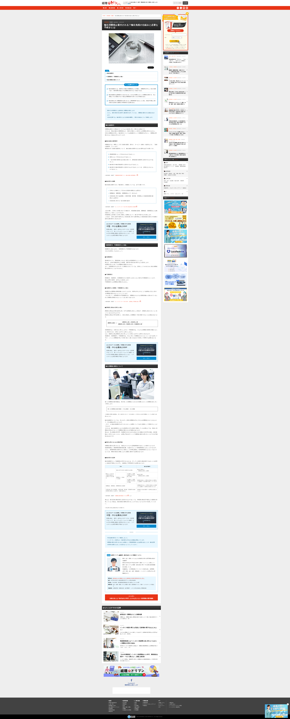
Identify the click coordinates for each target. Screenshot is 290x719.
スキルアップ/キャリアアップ (176, 188)
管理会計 (170, 173)
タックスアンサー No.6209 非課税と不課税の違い (127, 301)
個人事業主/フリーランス (169, 166)
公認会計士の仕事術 (172, 174)
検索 (186, 3)
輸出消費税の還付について (113, 79)
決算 (174, 173)
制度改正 (184, 188)
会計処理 (166, 173)
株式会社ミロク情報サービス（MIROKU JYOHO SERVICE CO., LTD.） (129, 578)
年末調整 (166, 182)
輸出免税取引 (110, 73)
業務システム (166, 193)
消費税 (112, 15)
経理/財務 (112, 8)
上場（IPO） (175, 164)
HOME (104, 15)
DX (182, 193)
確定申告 (166, 167)
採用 (165, 180)
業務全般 (129, 8)
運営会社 (171, 702)
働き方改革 (177, 180)
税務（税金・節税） (180, 173)
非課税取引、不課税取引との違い (115, 76)
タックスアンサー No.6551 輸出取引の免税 (125, 206)
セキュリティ (178, 193)
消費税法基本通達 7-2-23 (121, 495)
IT (135, 8)
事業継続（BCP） (182, 164)
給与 (168, 180)
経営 (106, 8)
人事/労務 (121, 8)
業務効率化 (166, 188)
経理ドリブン (111, 3)
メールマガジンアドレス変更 (176, 705)
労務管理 (182, 180)
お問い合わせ (172, 704)
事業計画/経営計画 (167, 164)
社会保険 (171, 180)
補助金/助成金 (183, 166)
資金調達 (177, 166)
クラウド (172, 193)
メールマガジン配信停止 (175, 707)
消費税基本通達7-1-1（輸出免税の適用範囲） (125, 175)
